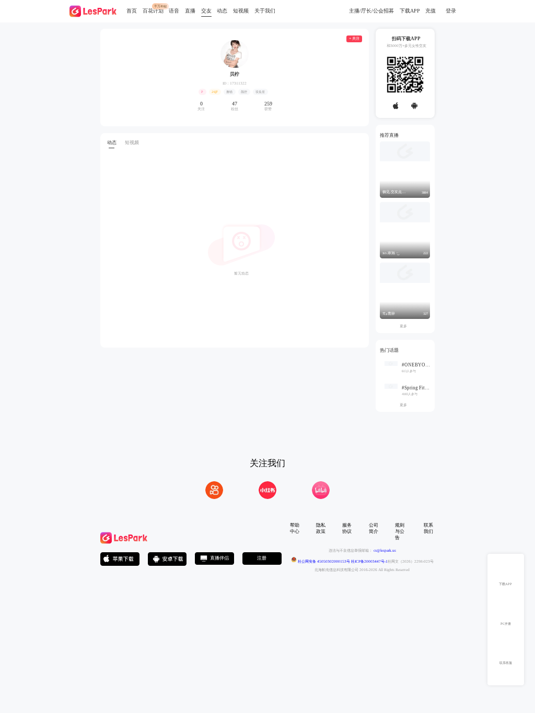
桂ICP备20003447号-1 (369, 560)
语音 (174, 11)
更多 (405, 326)
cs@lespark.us (385, 550)
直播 (190, 11)
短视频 (241, 11)
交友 (206, 11)
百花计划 (153, 11)
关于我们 (264, 11)
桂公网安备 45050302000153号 (323, 560)
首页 (131, 11)
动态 (222, 11)
